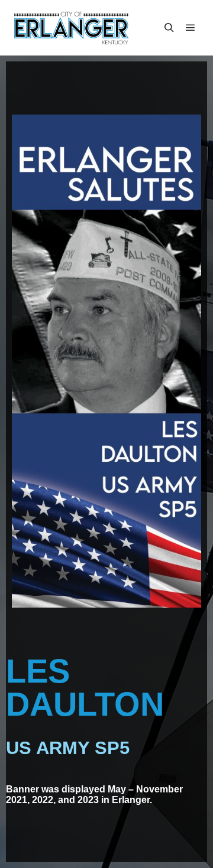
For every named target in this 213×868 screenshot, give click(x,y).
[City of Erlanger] (71, 28)
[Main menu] (190, 27)
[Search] (169, 27)
